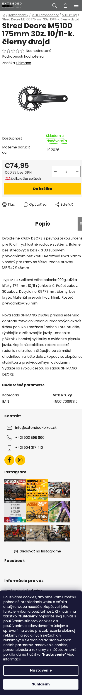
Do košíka (42, 188)
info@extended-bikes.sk (36, 427)
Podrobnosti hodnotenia (23, 56)
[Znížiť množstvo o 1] (55, 171)
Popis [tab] (42, 223)
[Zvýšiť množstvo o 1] (77, 171)
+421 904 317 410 (29, 447)
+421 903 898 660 (29, 437)
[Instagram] (20, 460)
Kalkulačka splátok (26, 178)
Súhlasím (41, 684)
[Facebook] (9, 460)
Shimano (23, 62)
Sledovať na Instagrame (40, 551)
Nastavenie (41, 670)
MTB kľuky (62, 395)
